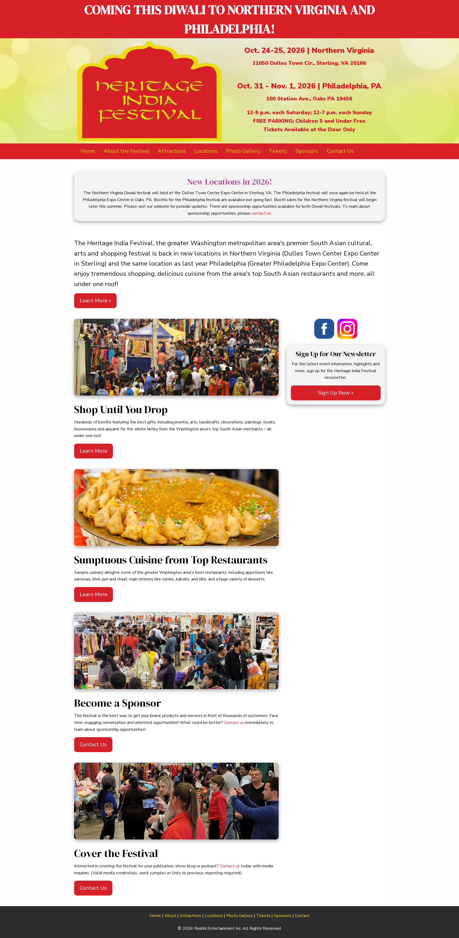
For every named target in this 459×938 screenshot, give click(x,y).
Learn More (93, 451)
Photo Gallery (239, 916)
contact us (261, 213)
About (170, 916)
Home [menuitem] (87, 151)
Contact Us (93, 744)
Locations (214, 916)
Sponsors (282, 916)
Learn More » (95, 300)
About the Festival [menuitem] (126, 151)
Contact (302, 916)
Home (155, 916)
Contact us (234, 722)
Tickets (263, 916)
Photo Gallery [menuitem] (243, 151)
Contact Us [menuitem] (340, 151)
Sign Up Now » (336, 392)
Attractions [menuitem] (172, 151)
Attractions (190, 916)
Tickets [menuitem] (278, 151)
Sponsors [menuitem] (306, 151)
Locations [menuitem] (206, 151)
